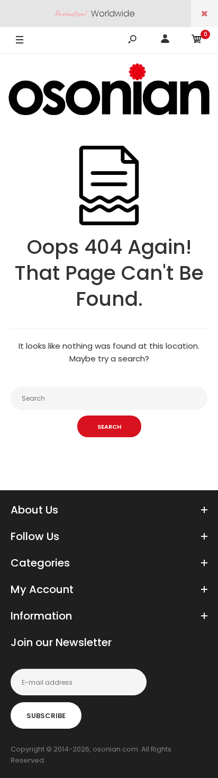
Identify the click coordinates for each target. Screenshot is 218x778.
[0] (197, 40)
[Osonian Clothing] (109, 89)
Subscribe (46, 716)
